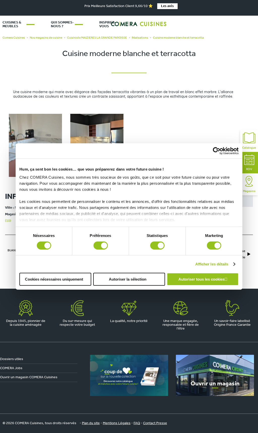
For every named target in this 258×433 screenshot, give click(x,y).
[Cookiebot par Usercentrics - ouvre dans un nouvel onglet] (217, 151)
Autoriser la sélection (127, 279)
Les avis (167, 6)
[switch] (100, 245)
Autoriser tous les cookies (201, 279)
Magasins (249, 191)
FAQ (137, 423)
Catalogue (249, 147)
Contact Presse (155, 423)
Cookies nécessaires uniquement (54, 279)
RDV (249, 169)
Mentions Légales (117, 423)
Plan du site (91, 423)
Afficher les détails (212, 264)
